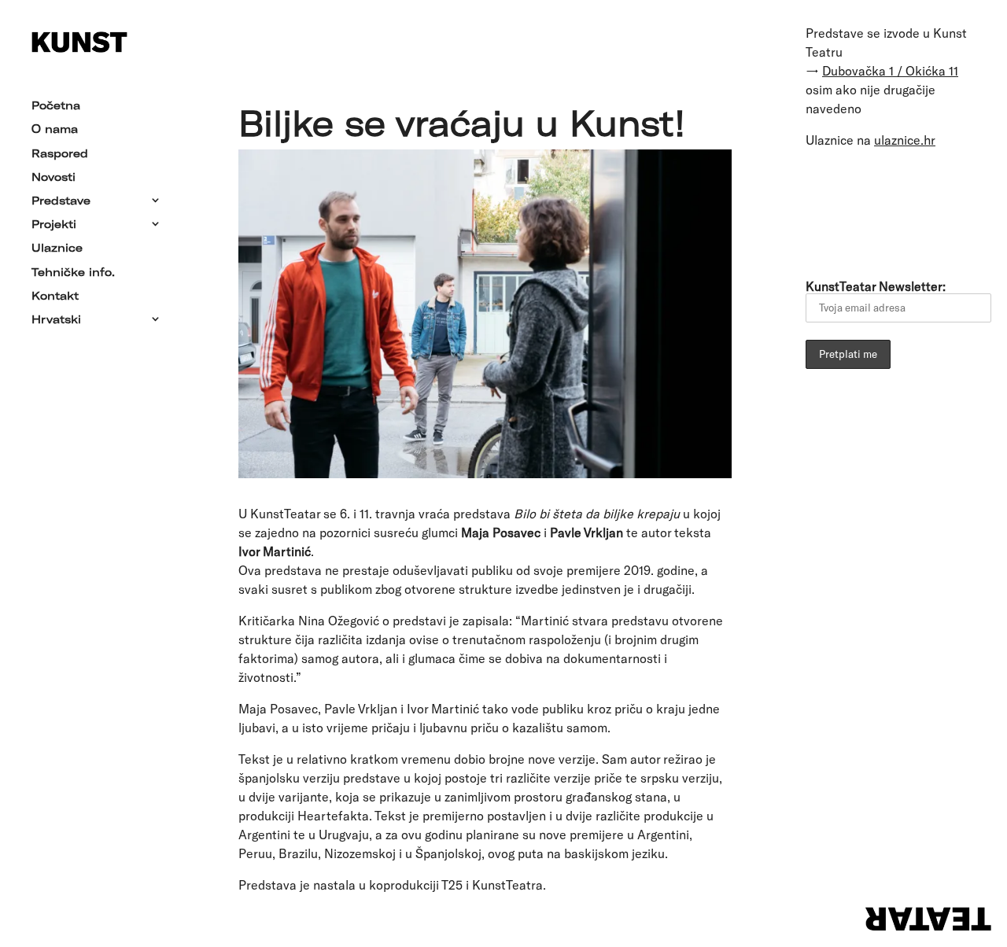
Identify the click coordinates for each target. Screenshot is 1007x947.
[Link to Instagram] (956, 211)
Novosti (53, 177)
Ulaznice (57, 248)
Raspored (59, 154)
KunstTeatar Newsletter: (876, 285)
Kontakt (55, 296)
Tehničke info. (73, 272)
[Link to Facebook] (868, 211)
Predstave (60, 201)
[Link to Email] (824, 211)
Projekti (53, 224)
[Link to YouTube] (912, 211)
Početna (55, 106)
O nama (54, 129)
